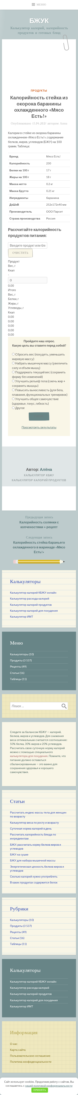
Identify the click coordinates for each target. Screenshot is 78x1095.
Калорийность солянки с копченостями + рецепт (39, 522)
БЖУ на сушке (19, 854)
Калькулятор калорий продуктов (39, 480)
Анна (63, 123)
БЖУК (39, 20)
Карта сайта (18, 1049)
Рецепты (15, 666)
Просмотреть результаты (39, 427)
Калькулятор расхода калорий (29, 598)
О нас (13, 1043)
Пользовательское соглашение (30, 1055)
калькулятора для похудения (29, 756)
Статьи (14, 672)
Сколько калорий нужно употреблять (33, 876)
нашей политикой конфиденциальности (48, 1085)
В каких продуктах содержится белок (33, 882)
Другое (20, 408)
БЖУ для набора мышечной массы (32, 860)
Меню (41, 5)
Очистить (20, 253)
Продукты (39, 90)
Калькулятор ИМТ (21, 616)
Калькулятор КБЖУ (39, 475)
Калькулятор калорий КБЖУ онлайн (33, 592)
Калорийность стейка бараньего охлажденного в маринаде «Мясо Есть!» (39, 544)
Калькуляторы (19, 654)
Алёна (46, 469)
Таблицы (15, 679)
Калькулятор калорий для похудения (34, 610)
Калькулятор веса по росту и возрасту (34, 822)
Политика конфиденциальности (30, 1061)
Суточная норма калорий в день (31, 828)
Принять (39, 1090)
